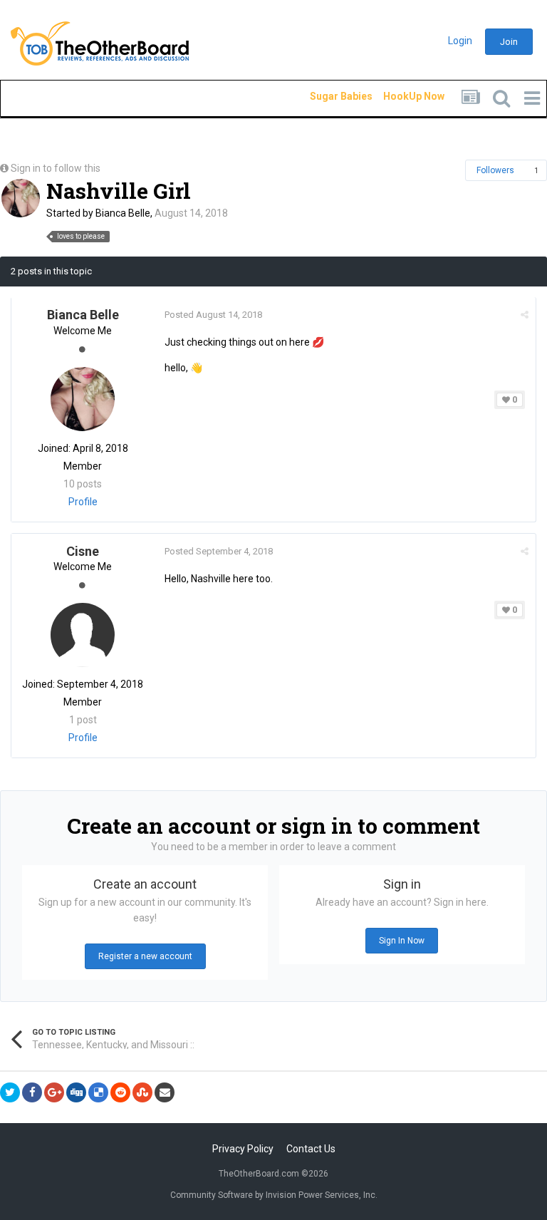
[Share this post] (524, 314)
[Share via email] (164, 1092)
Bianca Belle (122, 213)
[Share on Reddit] (120, 1092)
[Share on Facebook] (32, 1092)
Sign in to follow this (55, 168)
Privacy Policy (243, 1148)
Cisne (82, 551)
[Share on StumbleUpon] (142, 1092)
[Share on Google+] (54, 1092)
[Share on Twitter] (10, 1092)
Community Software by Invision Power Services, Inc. (273, 1195)
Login (460, 40)
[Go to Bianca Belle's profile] (20, 198)
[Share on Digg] (76, 1092)
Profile (83, 501)
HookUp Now (397, 96)
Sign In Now (401, 941)
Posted (213, 314)
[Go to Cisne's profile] (83, 635)
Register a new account (145, 956)
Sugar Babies (324, 96)
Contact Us (310, 1148)
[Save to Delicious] (98, 1092)
